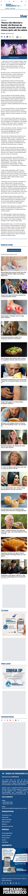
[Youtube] (13, 1)
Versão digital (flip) (7, 833)
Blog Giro (4, 824)
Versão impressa (6, 835)
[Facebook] (2, 1)
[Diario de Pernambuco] (14, 5)
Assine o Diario (6, 837)
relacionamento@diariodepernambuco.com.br (14, 808)
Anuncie (4, 840)
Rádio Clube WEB (6, 819)
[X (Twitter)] (9, 1)
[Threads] (17, 1)
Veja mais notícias (14, 250)
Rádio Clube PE (6, 822)
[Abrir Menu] (1, 5)
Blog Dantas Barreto (7, 826)
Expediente (5, 842)
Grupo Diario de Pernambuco (13, 878)
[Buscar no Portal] (25, 5)
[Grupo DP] (14, 891)
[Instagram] (5, 1)
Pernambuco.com (7, 815)
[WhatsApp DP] (18, 720)
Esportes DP (5, 817)
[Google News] (21, 1)
